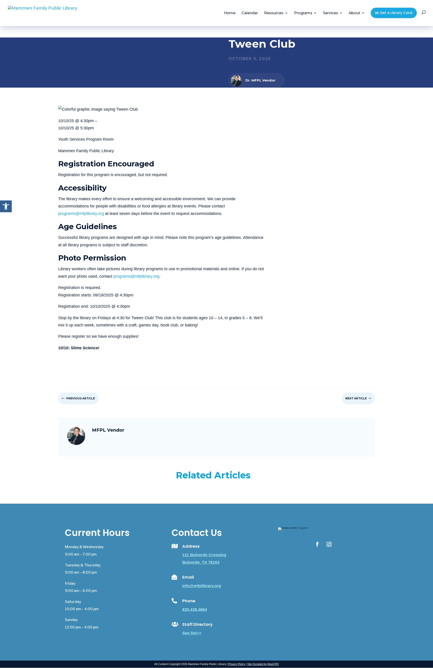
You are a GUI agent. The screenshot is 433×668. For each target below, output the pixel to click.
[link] (6, 206)
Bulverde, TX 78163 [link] (200, 562)
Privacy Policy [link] (236, 664)
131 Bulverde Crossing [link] (204, 555)
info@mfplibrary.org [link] (201, 586)
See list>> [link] (191, 633)
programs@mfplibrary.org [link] (81, 213)
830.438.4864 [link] (194, 609)
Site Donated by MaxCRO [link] (263, 664)
